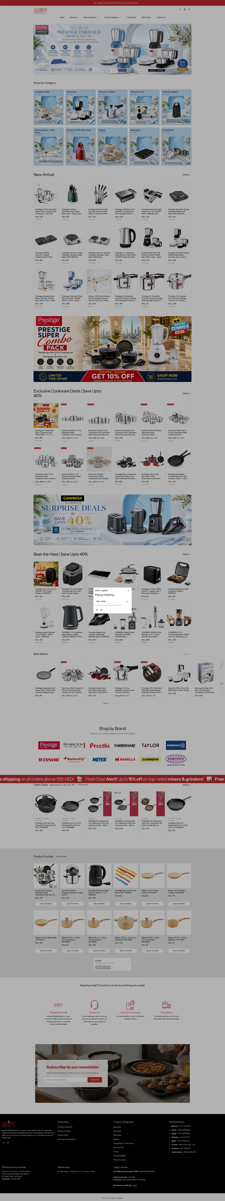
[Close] (128, 591)
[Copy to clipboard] (127, 601)
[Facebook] (97, 610)
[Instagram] (101, 610)
